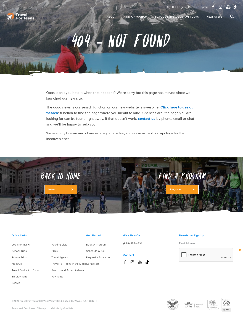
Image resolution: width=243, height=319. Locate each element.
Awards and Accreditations (67, 270)
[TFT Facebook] (213, 7)
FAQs (54, 251)
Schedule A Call (95, 251)
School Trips (19, 251)
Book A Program (96, 244)
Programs (175, 189)
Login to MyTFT (21, 244)
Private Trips (19, 257)
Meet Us (17, 263)
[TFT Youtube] (228, 7)
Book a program (198, 7)
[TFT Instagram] (220, 7)
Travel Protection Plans (25, 270)
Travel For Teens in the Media (69, 263)
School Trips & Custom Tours (177, 16)
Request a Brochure (98, 257)
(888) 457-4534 (132, 243)
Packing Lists (59, 244)
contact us (146, 119)
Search (16, 283)
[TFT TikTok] (235, 7)
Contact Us (92, 263)
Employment (19, 276)
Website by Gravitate (62, 308)
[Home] (20, 16)
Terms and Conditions (23, 308)
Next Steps (214, 16)
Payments (57, 276)
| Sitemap (41, 308)
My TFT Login (176, 7)
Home (51, 189)
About (111, 16)
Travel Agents (59, 257)
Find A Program (135, 16)
